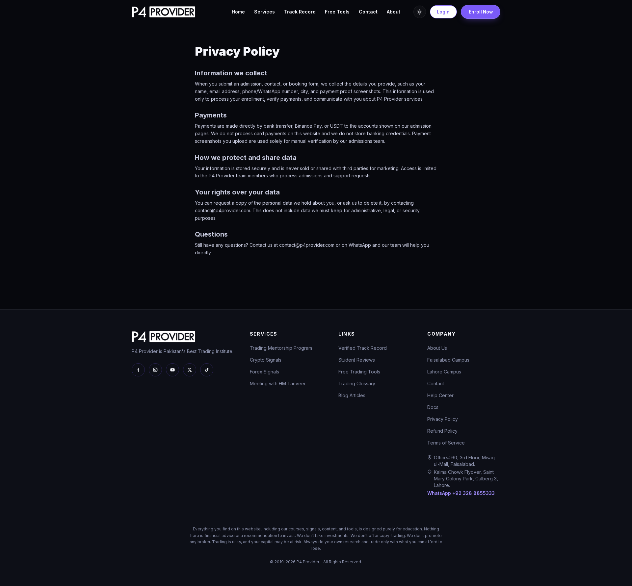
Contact (368, 11)
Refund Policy (442, 431)
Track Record (300, 11)
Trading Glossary (356, 383)
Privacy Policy (442, 419)
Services (264, 11)
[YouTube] (172, 369)
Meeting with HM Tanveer (278, 383)
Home (238, 11)
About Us (437, 348)
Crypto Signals (265, 360)
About (393, 11)
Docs (432, 407)
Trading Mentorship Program (281, 348)
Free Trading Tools (359, 371)
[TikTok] (206, 369)
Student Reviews (356, 360)
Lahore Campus (444, 371)
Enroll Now (481, 11)
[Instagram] (155, 369)
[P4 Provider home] (164, 12)
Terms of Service (446, 443)
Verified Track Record (362, 348)
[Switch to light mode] (419, 12)
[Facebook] (138, 369)
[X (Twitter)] (189, 369)
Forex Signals (264, 371)
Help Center (440, 395)
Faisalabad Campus (448, 360)
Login (443, 11)
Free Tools (337, 11)
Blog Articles (351, 395)
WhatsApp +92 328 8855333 (461, 493)
